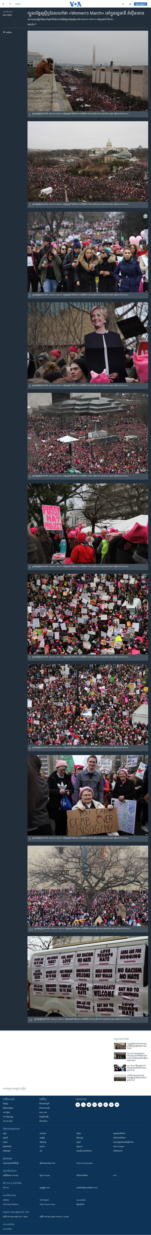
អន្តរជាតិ (5, 1138)
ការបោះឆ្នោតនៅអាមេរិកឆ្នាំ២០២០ (123, 1142)
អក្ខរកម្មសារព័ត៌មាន (119, 1133)
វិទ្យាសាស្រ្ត (79, 1138)
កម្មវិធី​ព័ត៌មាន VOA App (10, 1175)
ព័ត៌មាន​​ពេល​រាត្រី (44, 1108)
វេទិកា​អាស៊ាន (43, 1121)
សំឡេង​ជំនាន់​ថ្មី (43, 1117)
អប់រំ (41, 1151)
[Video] (130, 4)
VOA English (44, 1200)
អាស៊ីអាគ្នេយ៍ (6, 1151)
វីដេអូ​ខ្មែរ (5, 1104)
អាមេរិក (5, 1142)
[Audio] (123, 4)
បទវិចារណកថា (117, 1151)
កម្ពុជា (4, 1133)
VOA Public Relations (11, 1204)
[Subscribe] (117, 1104)
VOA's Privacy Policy (47, 1204)
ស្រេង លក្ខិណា (7, 15)
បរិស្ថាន (78, 1133)
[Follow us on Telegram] (100, 1104)
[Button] (7, 33)
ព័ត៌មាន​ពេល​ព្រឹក (44, 1104)
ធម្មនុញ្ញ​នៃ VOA (45, 1188)
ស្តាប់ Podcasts (45, 1175)
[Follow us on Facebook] (78, 1104)
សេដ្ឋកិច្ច (42, 1138)
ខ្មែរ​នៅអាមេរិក (7, 1146)
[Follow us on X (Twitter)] (83, 1104)
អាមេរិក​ (18, 4)
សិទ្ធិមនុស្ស (43, 1142)
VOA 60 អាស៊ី (7, 1121)
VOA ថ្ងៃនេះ (6, 1112)
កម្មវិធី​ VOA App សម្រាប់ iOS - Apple (15, 1217)
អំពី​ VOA (6, 1188)
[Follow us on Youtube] (89, 1104)
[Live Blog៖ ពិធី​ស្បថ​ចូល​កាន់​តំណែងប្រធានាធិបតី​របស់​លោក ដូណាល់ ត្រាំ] (120, 1068)
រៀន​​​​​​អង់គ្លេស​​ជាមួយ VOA (47, 1163)
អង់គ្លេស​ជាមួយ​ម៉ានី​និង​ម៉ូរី (10, 1163)
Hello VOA (43, 1112)
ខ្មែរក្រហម (79, 1146)
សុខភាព (42, 1146)
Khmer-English (118, 1146)
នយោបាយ (43, 1133)
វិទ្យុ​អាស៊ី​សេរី (80, 1204)
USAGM (6, 1200)
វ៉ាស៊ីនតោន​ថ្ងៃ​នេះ (8, 1108)
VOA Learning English (84, 1163)
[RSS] (105, 1104)
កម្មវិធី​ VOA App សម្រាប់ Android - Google (54, 1217)
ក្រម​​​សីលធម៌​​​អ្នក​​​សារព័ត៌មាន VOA (86, 1188)
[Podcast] (111, 1104)
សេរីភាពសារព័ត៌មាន (119, 1138)
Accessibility (80, 1200)
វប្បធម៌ (78, 1142)
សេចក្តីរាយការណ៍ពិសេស (84, 1151)
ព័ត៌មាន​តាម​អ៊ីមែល (82, 1175)
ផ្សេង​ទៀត (31, 24)
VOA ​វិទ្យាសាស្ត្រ (8, 1117)
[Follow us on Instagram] (94, 1104)
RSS (115, 1175)
